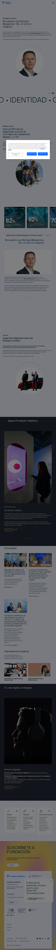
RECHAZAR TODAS (32, 153)
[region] (28, 149)
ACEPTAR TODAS (42, 153)
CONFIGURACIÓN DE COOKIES (15, 154)
